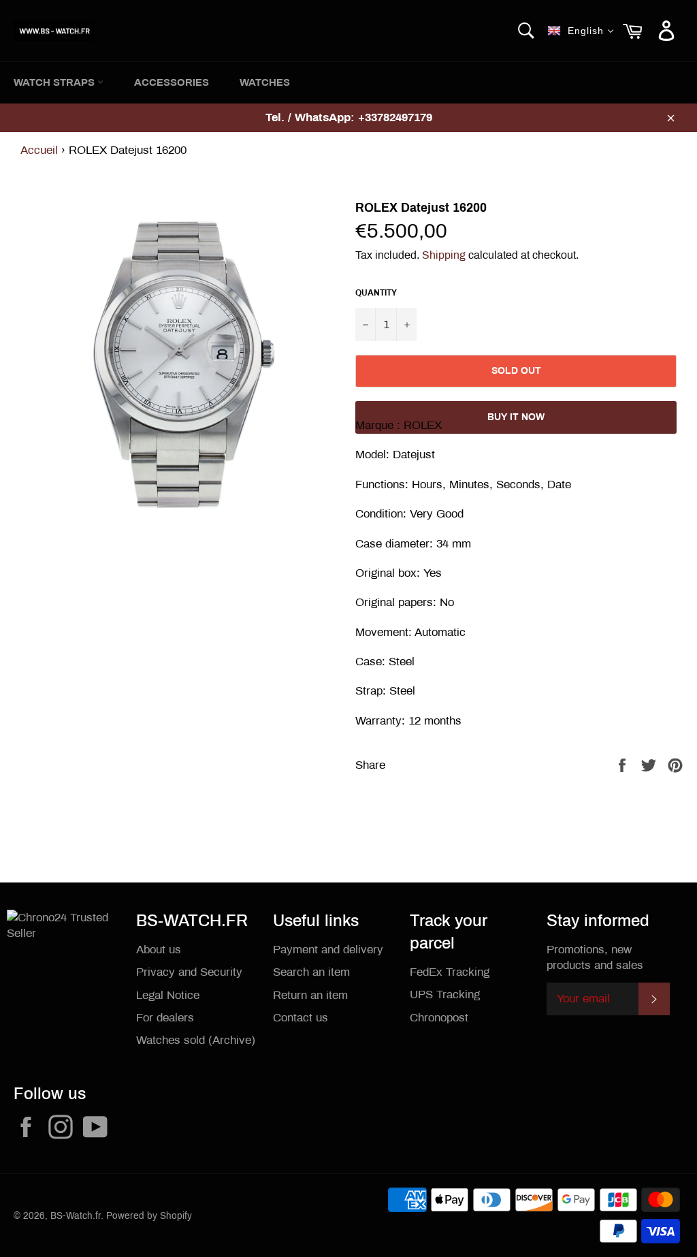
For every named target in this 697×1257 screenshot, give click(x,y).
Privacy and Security (189, 972)
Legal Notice (167, 995)
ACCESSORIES (171, 82)
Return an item (310, 995)
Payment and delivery (328, 949)
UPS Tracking (445, 994)
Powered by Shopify (149, 1216)
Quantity (376, 293)
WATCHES (265, 82)
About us (158, 949)
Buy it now (516, 417)
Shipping (444, 255)
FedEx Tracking (449, 972)
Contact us (300, 1017)
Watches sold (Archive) (195, 1040)
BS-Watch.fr (75, 1216)
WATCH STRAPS (55, 82)
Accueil (39, 150)
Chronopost (439, 1017)
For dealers (165, 1017)
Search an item (311, 972)
